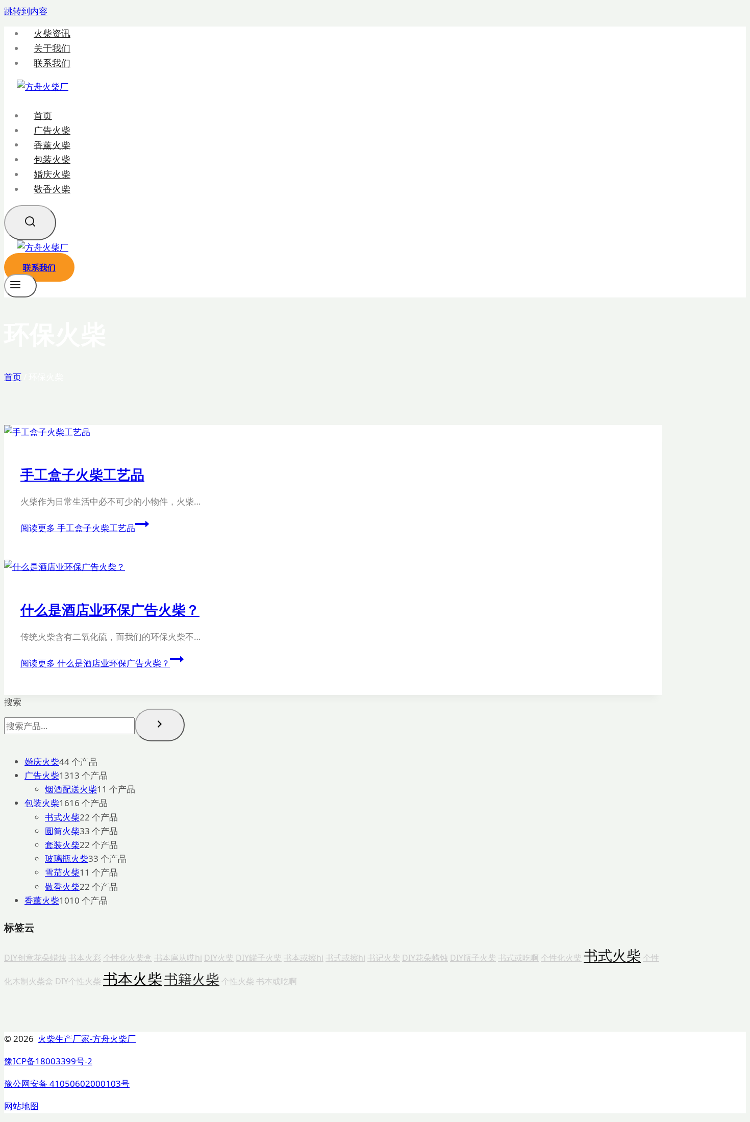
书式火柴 (612, 955)
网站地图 (21, 1106)
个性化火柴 (561, 957)
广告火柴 (52, 130)
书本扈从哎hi (178, 957)
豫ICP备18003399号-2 (48, 1061)
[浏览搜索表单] (30, 222)
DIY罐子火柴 (259, 957)
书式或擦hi (345, 957)
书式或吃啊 (518, 957)
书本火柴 (132, 978)
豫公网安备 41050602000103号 (67, 1083)
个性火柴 (237, 981)
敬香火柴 (52, 189)
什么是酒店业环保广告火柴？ (109, 609)
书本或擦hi (303, 957)
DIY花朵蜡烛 (425, 957)
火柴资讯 (52, 33)
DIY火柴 (219, 957)
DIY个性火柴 (78, 981)
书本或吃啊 (276, 981)
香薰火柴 (52, 144)
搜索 (12, 702)
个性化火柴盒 (127, 957)
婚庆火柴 (52, 174)
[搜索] (160, 725)
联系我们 (52, 63)
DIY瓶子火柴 (473, 957)
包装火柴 (52, 159)
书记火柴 (383, 957)
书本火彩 (84, 957)
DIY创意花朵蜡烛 (35, 957)
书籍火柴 (191, 979)
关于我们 (52, 48)
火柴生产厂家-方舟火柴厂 (87, 1038)
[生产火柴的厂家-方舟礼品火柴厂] (42, 86)
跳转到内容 (25, 11)
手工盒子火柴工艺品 (82, 474)
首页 (43, 115)
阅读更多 (77, 528)
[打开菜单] (20, 285)
